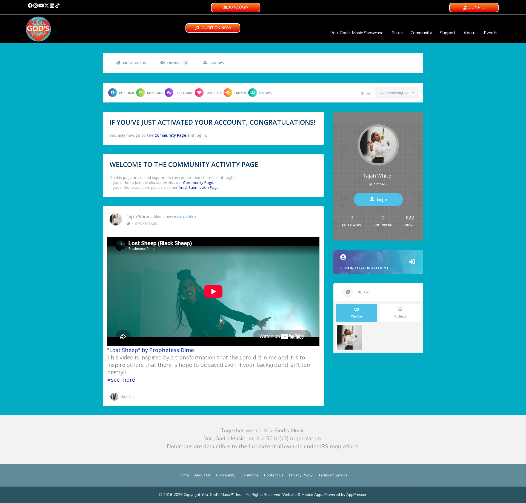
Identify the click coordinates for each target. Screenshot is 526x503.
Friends (177, 63)
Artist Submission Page (199, 187)
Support (448, 33)
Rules (397, 33)
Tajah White (138, 216)
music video (185, 216)
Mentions (155, 93)
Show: (366, 93)
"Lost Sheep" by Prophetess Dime (150, 350)
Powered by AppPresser (345, 494)
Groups (217, 63)
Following (184, 93)
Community (421, 33)
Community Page (170, 135)
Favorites (214, 93)
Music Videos (134, 63)
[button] (30, 5)
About (470, 33)
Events (491, 33)
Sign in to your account (364, 267)
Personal (127, 93)
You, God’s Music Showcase (357, 33)
